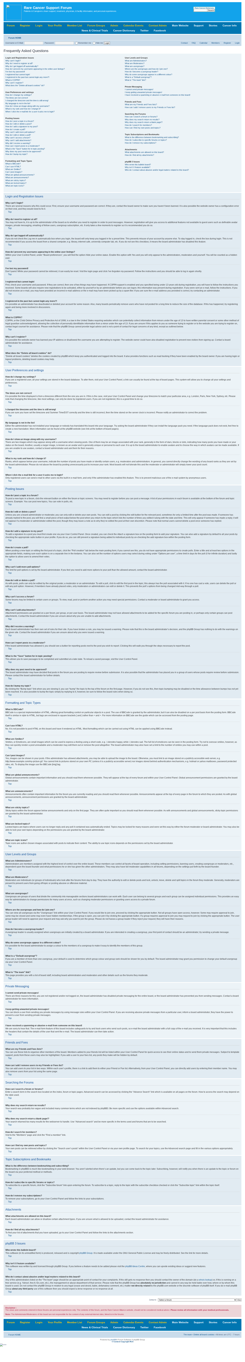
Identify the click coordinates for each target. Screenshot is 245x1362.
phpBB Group (86, 1253)
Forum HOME (14, 38)
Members (215, 43)
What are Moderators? (134, 63)
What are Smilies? (13, 169)
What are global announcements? (19, 175)
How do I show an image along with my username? (27, 106)
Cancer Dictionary (124, 30)
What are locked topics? (15, 183)
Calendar (204, 43)
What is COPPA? (12, 80)
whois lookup (205, 1280)
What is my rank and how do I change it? (23, 109)
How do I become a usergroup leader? (141, 72)
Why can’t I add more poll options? (20, 132)
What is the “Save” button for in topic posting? (25, 149)
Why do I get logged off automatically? (21, 66)
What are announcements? (17, 177)
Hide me (99, 43)
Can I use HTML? (13, 166)
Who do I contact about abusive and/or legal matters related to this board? (157, 170)
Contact (184, 43)
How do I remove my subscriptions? (140, 143)
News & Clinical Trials (95, 30)
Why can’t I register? (14, 83)
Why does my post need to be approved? (23, 151)
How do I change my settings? (18, 95)
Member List (74, 25)
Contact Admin (158, 25)
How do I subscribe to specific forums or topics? (146, 140)
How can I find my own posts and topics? (143, 128)
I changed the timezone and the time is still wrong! (26, 100)
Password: (49, 43)
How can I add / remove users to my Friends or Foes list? (150, 107)
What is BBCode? (13, 164)
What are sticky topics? (15, 180)
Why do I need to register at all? (19, 63)
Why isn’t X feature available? (137, 167)
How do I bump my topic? (16, 154)
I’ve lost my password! (15, 72)
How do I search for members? (138, 125)
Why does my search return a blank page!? (143, 122)
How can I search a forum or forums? (141, 117)
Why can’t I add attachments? (18, 140)
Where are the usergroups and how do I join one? (146, 69)
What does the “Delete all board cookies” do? (24, 85)
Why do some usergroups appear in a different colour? (148, 74)
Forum (11, 25)
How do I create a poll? (15, 129)
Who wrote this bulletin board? (138, 164)
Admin (114, 25)
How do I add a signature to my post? (21, 126)
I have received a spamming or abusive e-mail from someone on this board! (157, 95)
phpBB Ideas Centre (135, 1266)
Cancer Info (230, 25)
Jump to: (153, 1300)
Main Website (180, 25)
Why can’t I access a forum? (17, 138)
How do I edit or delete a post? (18, 124)
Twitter (144, 30)
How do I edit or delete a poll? (18, 135)
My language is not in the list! (17, 103)
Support (199, 25)
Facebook (160, 30)
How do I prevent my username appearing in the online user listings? (35, 69)
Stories (213, 25)
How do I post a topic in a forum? (19, 121)
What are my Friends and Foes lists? (141, 104)
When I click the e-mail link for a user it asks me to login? (30, 112)
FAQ (194, 43)
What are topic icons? (14, 186)
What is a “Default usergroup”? (138, 77)
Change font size (237, 37)
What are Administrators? (136, 61)
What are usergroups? (134, 66)
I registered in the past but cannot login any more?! (27, 77)
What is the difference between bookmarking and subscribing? (152, 137)
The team (187, 1334)
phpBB (113, 1340)
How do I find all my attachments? (139, 155)
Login (39, 25)
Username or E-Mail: (14, 43)
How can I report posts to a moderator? (22, 146)
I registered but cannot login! (17, 74)
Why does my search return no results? (142, 119)
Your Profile (55, 25)
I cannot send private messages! (139, 89)
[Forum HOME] (14, 11)
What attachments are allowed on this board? (144, 152)
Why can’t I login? (13, 61)
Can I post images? (13, 172)
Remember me (84, 43)
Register (25, 25)
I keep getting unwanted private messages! (143, 92)
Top (10, 212)
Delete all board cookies (204, 1334)
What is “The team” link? (135, 80)
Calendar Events (133, 25)
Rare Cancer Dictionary (204, 8)
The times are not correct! (16, 98)
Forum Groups (96, 25)
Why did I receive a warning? (17, 143)
